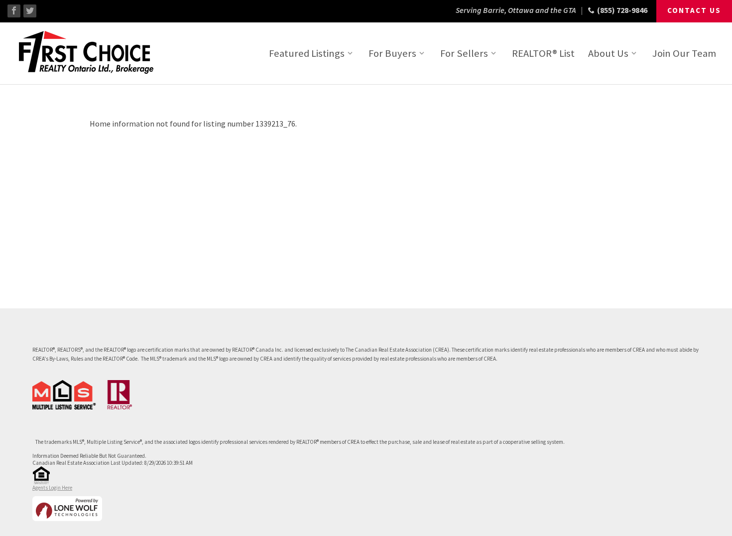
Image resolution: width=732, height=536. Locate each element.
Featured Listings (307, 53)
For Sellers (464, 53)
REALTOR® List (543, 53)
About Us (608, 53)
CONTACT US (694, 10)
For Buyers (392, 53)
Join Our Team (684, 53)
